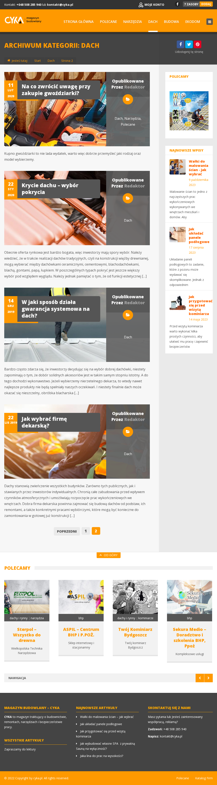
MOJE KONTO (154, 5)
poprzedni (67, 531)
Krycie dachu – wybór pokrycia (50, 189)
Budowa (171, 22)
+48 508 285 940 (174, 729)
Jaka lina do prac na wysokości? (101, 756)
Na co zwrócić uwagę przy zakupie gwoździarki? (56, 90)
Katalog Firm (204, 778)
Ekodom (192, 22)
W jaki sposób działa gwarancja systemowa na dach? (56, 308)
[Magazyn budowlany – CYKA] (23, 20)
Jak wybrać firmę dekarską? (44, 422)
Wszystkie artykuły (24, 740)
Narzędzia (132, 22)
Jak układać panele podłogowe (101, 724)
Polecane (108, 22)
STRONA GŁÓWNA (79, 22)
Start (37, 61)
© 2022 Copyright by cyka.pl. (23, 778)
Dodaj (206, 4)
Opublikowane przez (128, 84)
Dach (153, 22)
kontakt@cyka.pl (60, 5)
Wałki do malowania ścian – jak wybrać (107, 717)
